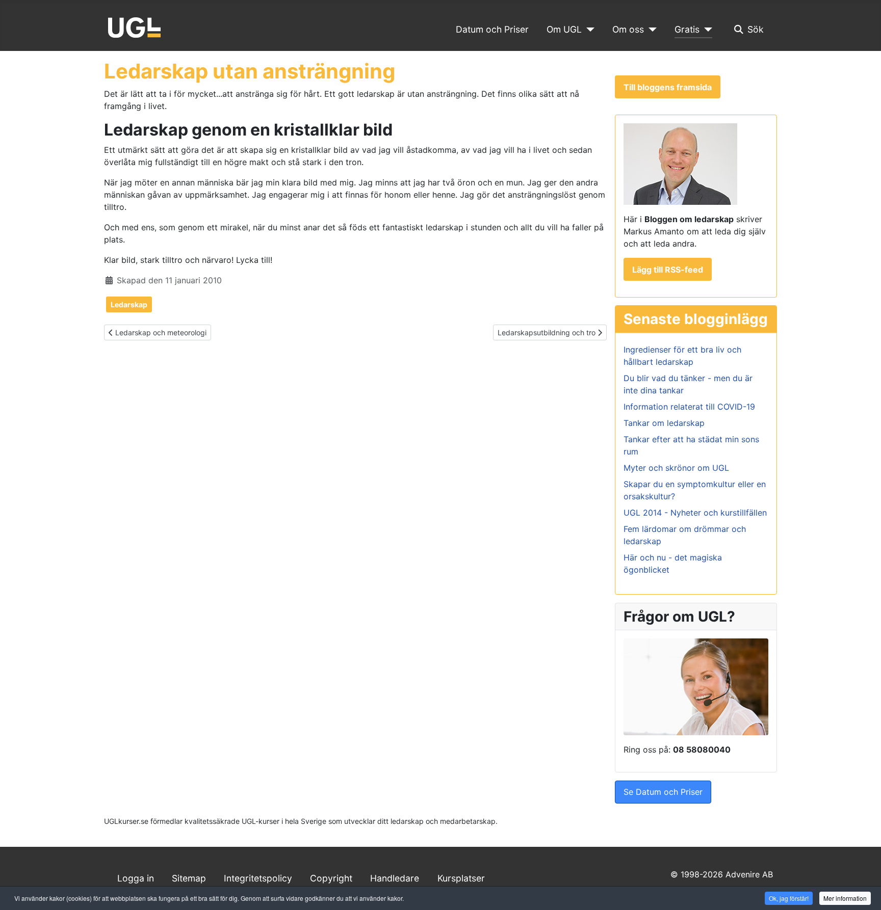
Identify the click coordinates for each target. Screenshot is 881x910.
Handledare (394, 878)
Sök (755, 29)
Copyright (331, 878)
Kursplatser (461, 878)
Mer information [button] (845, 898)
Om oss (628, 29)
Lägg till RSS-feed (667, 269)
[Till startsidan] (134, 26)
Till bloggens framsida (668, 87)
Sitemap (189, 878)
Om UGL (564, 29)
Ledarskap (129, 304)
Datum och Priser (492, 29)
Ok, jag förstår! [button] (789, 898)
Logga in (135, 878)
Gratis (687, 29)
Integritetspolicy (258, 878)
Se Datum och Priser (663, 792)
